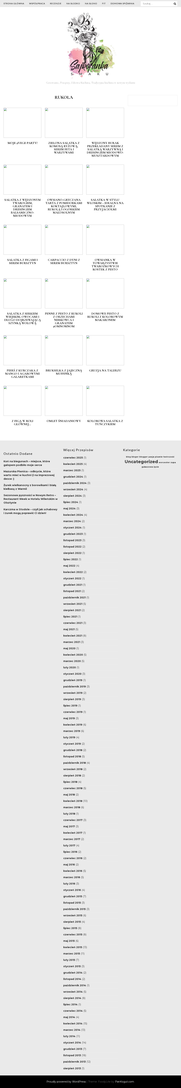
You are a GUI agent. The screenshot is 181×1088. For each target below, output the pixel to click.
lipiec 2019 (70, 705)
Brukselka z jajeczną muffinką (64, 372)
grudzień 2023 (73, 534)
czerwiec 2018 (73, 788)
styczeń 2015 (72, 966)
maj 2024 (69, 508)
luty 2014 (69, 1036)
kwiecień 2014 (73, 1023)
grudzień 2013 (72, 1049)
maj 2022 (69, 565)
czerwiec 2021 (72, 623)
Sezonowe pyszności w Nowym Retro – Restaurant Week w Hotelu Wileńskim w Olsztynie (31, 499)
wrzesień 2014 (73, 991)
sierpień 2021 (72, 610)
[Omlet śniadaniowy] (64, 414)
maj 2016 (69, 864)
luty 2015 (69, 960)
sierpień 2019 (72, 699)
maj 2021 (69, 629)
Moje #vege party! (22, 143)
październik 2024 (75, 483)
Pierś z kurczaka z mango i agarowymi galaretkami (22, 373)
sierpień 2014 (72, 998)
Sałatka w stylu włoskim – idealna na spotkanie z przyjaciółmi (105, 204)
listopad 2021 (72, 591)
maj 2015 (69, 940)
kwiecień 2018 (72, 801)
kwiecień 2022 (73, 572)
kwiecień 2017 (72, 832)
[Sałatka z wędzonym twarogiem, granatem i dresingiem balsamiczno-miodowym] (22, 193)
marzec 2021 (71, 642)
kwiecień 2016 (72, 871)
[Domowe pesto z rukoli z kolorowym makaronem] (105, 307)
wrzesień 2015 (72, 915)
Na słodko (73, 3)
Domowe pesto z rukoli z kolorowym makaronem (105, 317)
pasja (151, 457)
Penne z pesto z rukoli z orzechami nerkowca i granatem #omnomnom (64, 320)
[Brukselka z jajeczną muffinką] (64, 364)
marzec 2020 (72, 661)
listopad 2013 (72, 1055)
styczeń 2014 (72, 1042)
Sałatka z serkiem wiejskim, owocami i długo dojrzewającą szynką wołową (22, 318)
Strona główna (14, 3)
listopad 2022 (72, 546)
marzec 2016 (71, 877)
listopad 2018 (72, 756)
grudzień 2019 (72, 680)
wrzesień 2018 (73, 769)
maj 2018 (69, 794)
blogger (143, 457)
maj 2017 (69, 826)
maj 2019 (69, 718)
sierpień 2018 (72, 775)
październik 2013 (74, 1061)
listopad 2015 (72, 902)
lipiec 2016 (70, 851)
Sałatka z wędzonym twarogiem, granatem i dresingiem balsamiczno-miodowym (22, 208)
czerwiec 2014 (73, 1010)
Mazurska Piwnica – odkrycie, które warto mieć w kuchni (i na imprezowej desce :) (29, 475)
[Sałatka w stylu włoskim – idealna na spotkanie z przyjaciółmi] (105, 193)
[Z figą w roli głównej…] (22, 414)
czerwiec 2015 (72, 934)
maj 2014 (69, 1017)
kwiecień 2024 (73, 514)
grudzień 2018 (72, 750)
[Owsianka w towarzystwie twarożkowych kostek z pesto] (105, 253)
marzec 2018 (71, 807)
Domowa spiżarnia (122, 3)
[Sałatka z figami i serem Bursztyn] (22, 253)
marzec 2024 (72, 521)
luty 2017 (69, 845)
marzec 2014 (71, 1029)
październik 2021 (74, 597)
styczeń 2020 (72, 673)
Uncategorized (141, 461)
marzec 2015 (71, 953)
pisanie (159, 457)
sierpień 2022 (72, 553)
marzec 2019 (71, 731)
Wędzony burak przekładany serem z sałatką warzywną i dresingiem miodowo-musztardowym (105, 149)
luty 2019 (69, 737)
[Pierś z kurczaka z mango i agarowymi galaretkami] (22, 364)
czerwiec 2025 (73, 457)
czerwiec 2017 (73, 820)
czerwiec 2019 (73, 712)
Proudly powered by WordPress (66, 1081)
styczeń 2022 (72, 578)
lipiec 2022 (70, 559)
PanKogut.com (124, 1081)
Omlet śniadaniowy (64, 421)
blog (128, 457)
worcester (164, 462)
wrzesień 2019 (73, 692)
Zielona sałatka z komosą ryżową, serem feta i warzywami (64, 147)
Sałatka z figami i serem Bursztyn (22, 261)
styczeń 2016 (72, 890)
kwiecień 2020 (73, 654)
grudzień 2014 (73, 972)
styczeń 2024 (72, 527)
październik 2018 (74, 762)
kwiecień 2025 (73, 464)
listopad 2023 (72, 540)
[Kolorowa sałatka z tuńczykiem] (105, 414)
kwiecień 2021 (72, 635)
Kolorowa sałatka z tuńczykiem (105, 422)
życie (156, 467)
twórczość (168, 457)
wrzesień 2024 (73, 489)
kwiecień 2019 (72, 724)
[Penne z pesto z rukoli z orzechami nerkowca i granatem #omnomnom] (64, 307)
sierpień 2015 (72, 921)
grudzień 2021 (72, 584)
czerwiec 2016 (73, 858)
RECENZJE (56, 3)
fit (104, 3)
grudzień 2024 (73, 476)
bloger (135, 457)
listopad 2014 (72, 979)
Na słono (91, 3)
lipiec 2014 (70, 1004)
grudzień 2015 (72, 896)
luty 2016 (69, 883)
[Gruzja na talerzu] (105, 364)
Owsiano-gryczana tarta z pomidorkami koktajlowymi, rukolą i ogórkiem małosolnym (63, 206)
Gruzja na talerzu (105, 370)
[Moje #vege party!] (22, 136)
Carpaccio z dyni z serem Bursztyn (64, 261)
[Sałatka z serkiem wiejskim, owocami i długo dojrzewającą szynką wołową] (22, 307)
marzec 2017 (71, 839)
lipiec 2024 (70, 502)
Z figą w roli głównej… (22, 422)
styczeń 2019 (72, 743)
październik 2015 (74, 909)
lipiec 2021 (70, 616)
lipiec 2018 (70, 782)
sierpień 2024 (72, 495)
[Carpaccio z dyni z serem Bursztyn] (64, 253)
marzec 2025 (72, 470)
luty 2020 (69, 667)
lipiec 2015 (70, 928)
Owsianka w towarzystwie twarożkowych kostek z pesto (105, 264)
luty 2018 (69, 813)
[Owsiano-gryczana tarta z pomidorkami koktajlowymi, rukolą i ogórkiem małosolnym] (64, 193)
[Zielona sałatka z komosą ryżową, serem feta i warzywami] (64, 136)
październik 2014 (74, 985)
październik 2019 (74, 686)
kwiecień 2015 (72, 947)
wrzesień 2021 (72, 603)
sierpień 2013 (72, 1068)
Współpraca (37, 3)
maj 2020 (69, 648)
